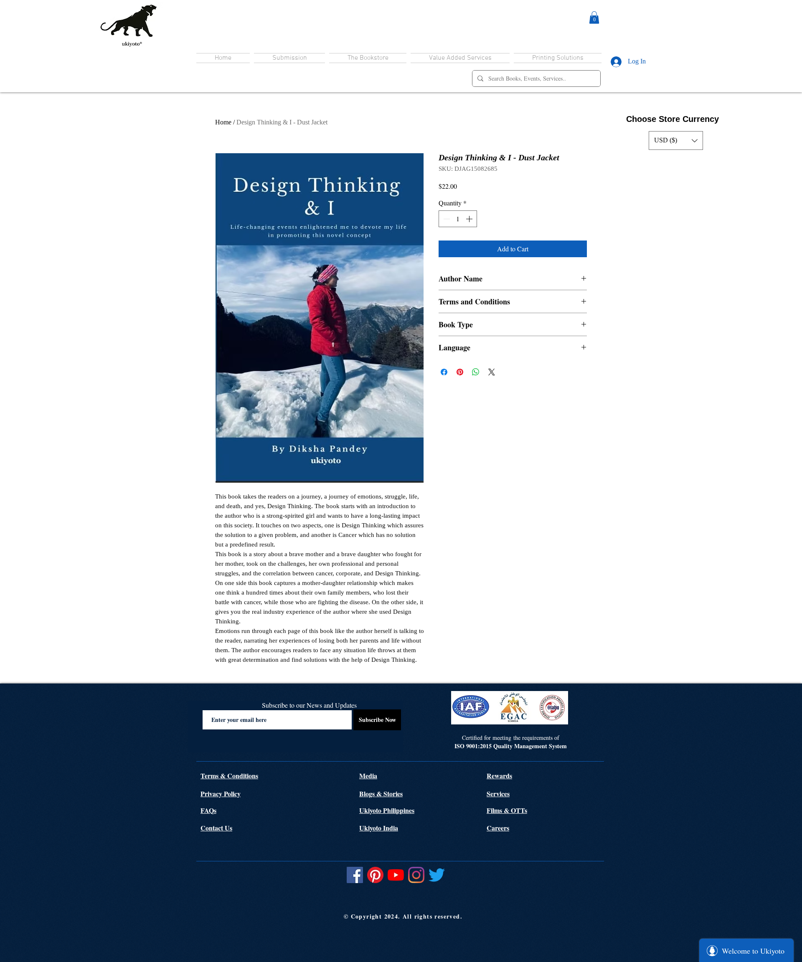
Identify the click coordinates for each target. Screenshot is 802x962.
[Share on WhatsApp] (476, 372)
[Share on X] (492, 372)
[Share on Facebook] (444, 372)
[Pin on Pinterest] (460, 372)
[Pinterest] (375, 875)
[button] (594, 17)
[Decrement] (446, 219)
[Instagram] (416, 875)
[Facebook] (355, 875)
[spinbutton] (458, 219)
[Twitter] (437, 875)
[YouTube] (396, 875)
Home (223, 122)
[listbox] (676, 140)
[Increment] (470, 219)
